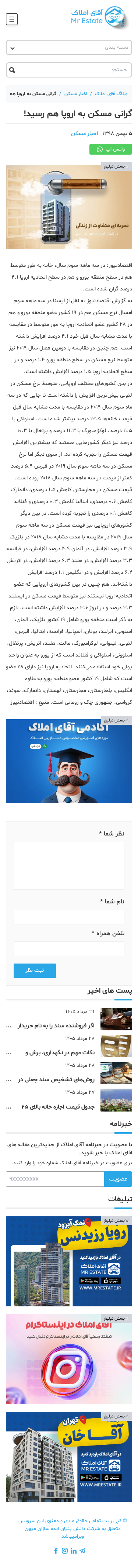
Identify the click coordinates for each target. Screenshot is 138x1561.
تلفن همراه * (108, 933)
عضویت (118, 1179)
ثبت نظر (34, 970)
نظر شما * (111, 834)
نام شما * (112, 901)
